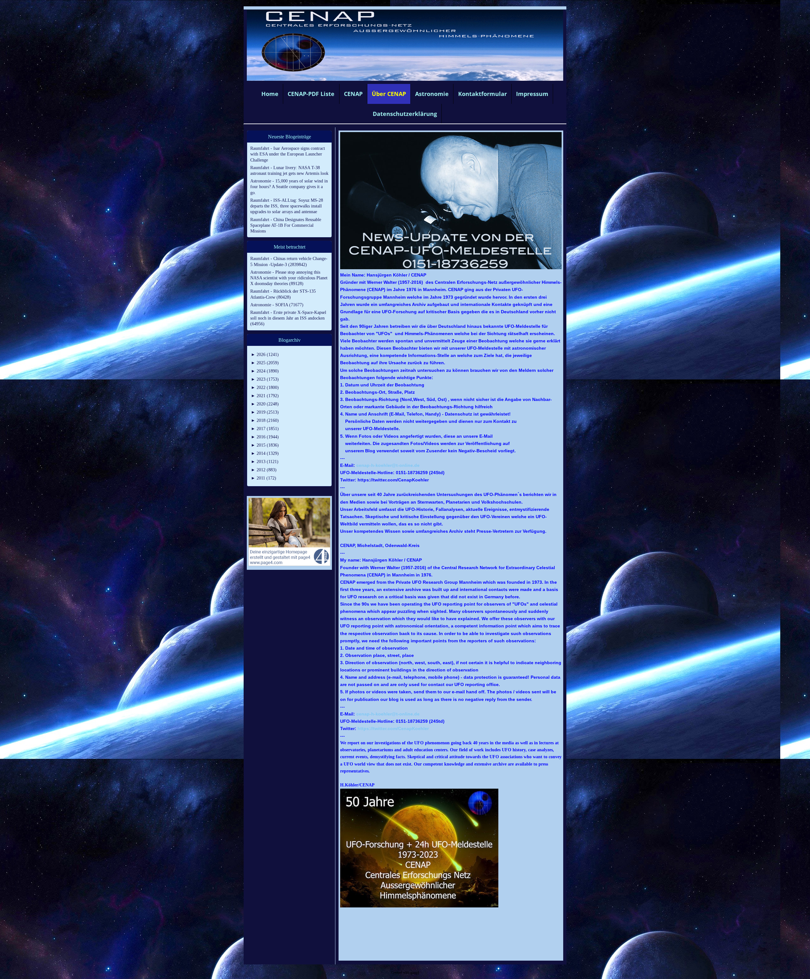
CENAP (353, 94)
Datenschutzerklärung (405, 114)
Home (269, 94)
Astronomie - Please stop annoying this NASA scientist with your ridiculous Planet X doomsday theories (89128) (288, 278)
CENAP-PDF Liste (311, 94)
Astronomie (432, 94)
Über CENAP (389, 94)
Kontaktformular (482, 94)
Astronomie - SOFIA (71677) (276, 304)
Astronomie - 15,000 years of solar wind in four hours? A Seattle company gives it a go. (289, 187)
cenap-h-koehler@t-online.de (388, 465)
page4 (414, 972)
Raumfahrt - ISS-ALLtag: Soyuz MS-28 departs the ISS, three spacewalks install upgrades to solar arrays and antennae (286, 206)
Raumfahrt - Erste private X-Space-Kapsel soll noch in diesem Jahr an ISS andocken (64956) (288, 318)
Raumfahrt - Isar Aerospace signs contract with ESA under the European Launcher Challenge (287, 154)
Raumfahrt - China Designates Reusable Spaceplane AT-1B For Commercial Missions (285, 225)
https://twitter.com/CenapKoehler (393, 728)
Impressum (532, 94)
